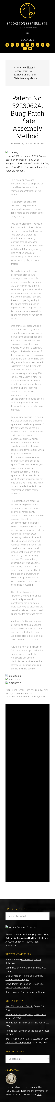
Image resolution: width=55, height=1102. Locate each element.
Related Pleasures (22, 693)
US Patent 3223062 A (31, 156)
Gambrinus (11, 967)
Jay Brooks (11, 992)
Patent (42, 697)
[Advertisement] (27, 793)
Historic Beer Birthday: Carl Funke (22, 1022)
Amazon (10, 941)
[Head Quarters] (11, 1083)
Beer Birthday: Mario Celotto (19, 1006)
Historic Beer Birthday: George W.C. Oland (26, 1014)
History (23, 697)
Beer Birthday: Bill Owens (33, 992)
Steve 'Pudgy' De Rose (17, 984)
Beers (21, 690)
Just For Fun (32, 690)
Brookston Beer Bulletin (27, 24)
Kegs (30, 697)
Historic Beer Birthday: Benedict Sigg (23, 1030)
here (39, 1094)
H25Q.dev (10, 1091)
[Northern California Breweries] (21, 927)
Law (36, 697)
